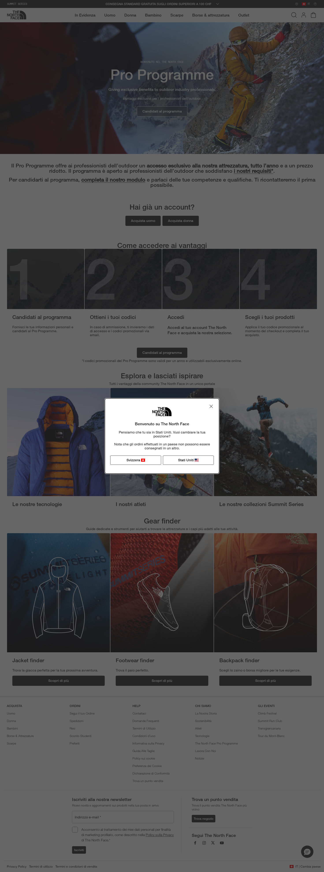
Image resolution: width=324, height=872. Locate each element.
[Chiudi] (211, 406)
